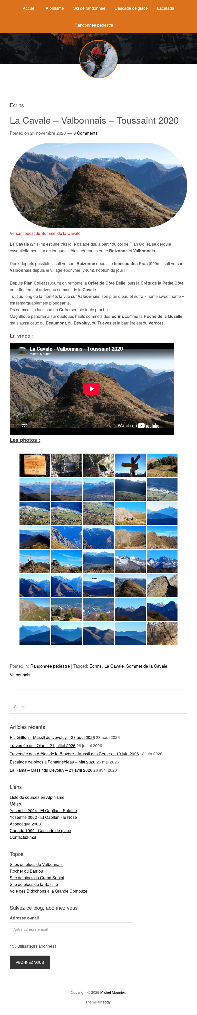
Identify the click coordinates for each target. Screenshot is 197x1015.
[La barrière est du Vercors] (34, 489)
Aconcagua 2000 (25, 824)
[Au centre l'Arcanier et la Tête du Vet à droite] (98, 537)
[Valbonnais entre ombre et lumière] (66, 609)
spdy (107, 1001)
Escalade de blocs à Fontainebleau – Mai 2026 (52, 762)
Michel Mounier (112, 992)
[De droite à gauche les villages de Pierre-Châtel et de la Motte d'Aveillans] (66, 489)
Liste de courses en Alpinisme (37, 797)
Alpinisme (55, 8)
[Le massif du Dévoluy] (162, 513)
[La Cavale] (162, 537)
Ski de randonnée (89, 8)
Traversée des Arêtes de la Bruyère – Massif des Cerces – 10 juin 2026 (74, 754)
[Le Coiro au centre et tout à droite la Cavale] (130, 513)
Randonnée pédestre (94, 25)
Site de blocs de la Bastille (34, 884)
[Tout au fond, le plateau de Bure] (34, 633)
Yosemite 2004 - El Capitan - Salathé (43, 810)
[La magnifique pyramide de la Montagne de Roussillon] (34, 537)
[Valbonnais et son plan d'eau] (130, 489)
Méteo (15, 804)
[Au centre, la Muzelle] (162, 561)
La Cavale (114, 666)
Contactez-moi (23, 837)
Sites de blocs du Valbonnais (36, 864)
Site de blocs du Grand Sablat (37, 878)
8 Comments (85, 133)
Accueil (29, 8)
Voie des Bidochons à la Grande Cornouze (48, 891)
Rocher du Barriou (26, 871)
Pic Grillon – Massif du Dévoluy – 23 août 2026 (52, 737)
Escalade (165, 8)
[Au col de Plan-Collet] (162, 465)
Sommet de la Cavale (146, 666)
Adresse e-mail (24, 918)
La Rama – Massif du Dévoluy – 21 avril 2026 (51, 770)
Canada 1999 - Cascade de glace (40, 830)
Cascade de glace (131, 8)
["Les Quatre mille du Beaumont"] (98, 633)
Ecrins (96, 666)
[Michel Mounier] (98, 77)
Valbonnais (20, 674)
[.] (98, 609)
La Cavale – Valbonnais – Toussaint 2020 (94, 119)
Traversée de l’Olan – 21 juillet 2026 (42, 745)
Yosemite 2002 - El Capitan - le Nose (43, 817)
